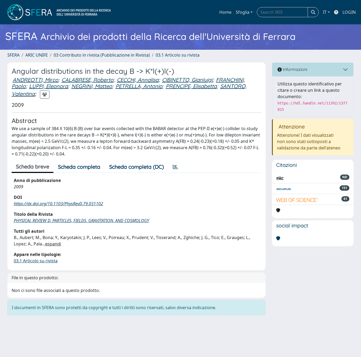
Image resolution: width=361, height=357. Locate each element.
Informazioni (294, 69)
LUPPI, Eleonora (48, 86)
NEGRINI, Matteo (91, 86)
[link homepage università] (59, 12)
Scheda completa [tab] (79, 166)
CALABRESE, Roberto (87, 79)
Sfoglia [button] (242, 12)
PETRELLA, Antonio (138, 86)
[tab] (175, 166)
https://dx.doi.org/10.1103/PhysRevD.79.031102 (58, 204)
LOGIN (349, 12)
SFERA (13, 55)
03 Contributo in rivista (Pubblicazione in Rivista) (102, 55)
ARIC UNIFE (36, 55)
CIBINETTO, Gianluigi (187, 79)
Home (225, 12)
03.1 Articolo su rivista (178, 55)
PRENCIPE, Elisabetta (191, 86)
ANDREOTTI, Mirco (35, 79)
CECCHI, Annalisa (138, 79)
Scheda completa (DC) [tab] (136, 166)
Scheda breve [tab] (32, 166)
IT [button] (325, 12)
